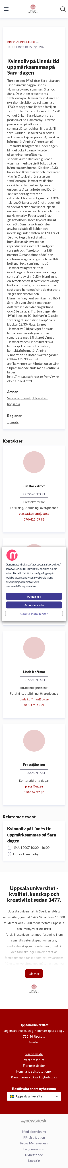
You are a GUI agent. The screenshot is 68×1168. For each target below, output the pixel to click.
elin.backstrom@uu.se (34, 513)
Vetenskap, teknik (19, 398)
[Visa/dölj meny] (6, 9)
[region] (34, 584)
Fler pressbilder (34, 1066)
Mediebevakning (34, 1132)
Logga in (34, 1161)
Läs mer (34, 974)
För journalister (34, 1149)
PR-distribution (34, 1137)
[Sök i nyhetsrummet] (63, 9)
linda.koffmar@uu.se (34, 699)
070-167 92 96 (34, 792)
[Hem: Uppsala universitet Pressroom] (33, 9)
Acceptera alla (34, 605)
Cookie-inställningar (34, 613)
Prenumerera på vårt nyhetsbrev (34, 1077)
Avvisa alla (34, 596)
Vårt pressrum (34, 1060)
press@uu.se (34, 786)
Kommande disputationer (34, 1071)
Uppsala (12, 422)
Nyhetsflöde (34, 1155)
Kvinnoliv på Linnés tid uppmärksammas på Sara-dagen (32, 834)
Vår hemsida (34, 1054)
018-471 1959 (34, 705)
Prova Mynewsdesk (34, 1143)
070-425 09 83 (34, 519)
